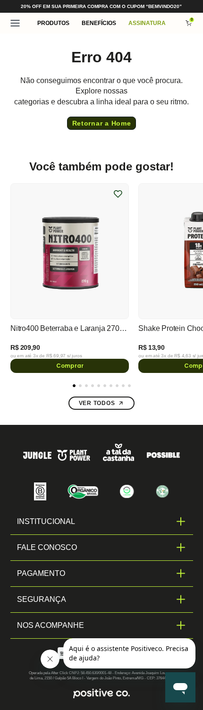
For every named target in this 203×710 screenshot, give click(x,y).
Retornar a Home (101, 123)
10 (129, 385)
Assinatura (147, 23)
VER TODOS (97, 403)
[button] (53, 23)
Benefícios (99, 23)
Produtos (53, 23)
